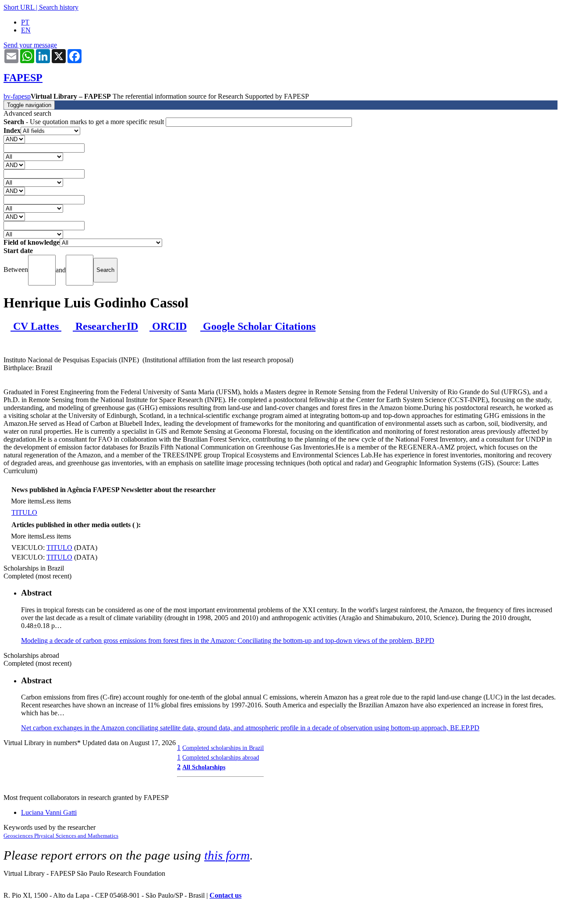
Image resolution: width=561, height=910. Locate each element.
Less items (56, 501)
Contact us (225, 895)
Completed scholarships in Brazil (223, 747)
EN (26, 30)
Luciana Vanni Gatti (49, 812)
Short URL (19, 7)
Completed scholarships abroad (220, 757)
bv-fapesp (17, 96)
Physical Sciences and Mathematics (76, 835)
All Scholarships (203, 767)
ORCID (168, 326)
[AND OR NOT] (14, 139)
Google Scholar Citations (258, 326)
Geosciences (19, 835)
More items (26, 501)
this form (227, 855)
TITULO (24, 512)
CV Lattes (36, 326)
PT (25, 22)
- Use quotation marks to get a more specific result (85, 121)
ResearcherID (105, 326)
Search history (58, 7)
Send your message (30, 45)
